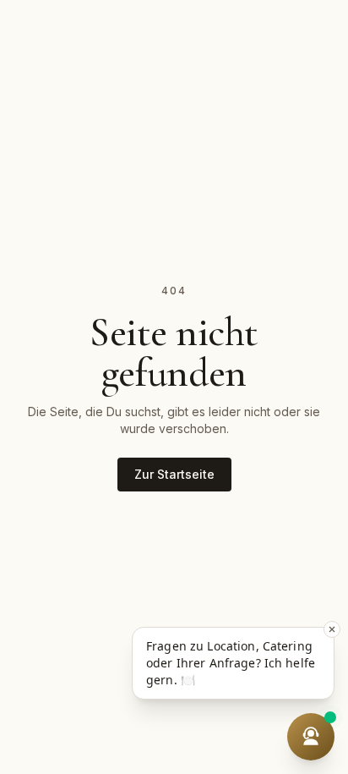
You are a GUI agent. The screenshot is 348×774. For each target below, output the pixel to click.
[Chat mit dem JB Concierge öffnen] (310, 736)
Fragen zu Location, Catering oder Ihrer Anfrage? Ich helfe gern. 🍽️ (230, 663)
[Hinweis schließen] (332, 629)
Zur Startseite (174, 474)
